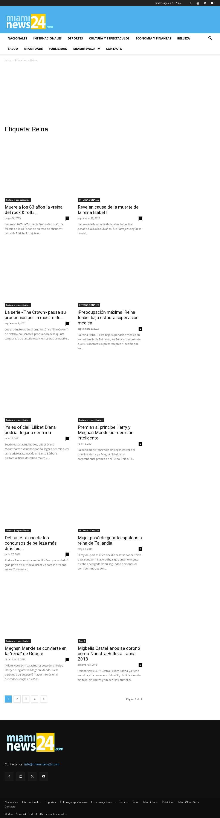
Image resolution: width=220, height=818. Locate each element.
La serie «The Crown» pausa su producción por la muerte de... (35, 315)
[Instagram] (198, 3)
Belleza (183, 38)
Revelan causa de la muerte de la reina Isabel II (108, 209)
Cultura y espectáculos (109, 38)
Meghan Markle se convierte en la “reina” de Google (36, 651)
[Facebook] (191, 3)
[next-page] (43, 699)
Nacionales (17, 38)
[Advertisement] (110, 95)
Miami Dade (33, 49)
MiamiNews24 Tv (86, 49)
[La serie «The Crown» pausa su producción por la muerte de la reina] (37, 274)
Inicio (8, 60)
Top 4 (82, 640)
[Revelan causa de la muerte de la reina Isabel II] (110, 169)
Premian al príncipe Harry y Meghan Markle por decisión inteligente (105, 433)
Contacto (114, 49)
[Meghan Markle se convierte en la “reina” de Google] (37, 611)
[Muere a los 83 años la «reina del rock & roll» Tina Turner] (37, 169)
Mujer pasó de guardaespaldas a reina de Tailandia (110, 540)
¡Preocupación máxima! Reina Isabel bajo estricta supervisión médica (108, 318)
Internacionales (47, 38)
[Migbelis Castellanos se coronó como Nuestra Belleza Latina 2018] (110, 611)
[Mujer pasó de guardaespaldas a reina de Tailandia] (110, 500)
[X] (205, 3)
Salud (13, 49)
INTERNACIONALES (89, 199)
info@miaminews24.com (42, 764)
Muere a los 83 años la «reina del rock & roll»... (34, 209)
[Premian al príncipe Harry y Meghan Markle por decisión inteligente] (110, 389)
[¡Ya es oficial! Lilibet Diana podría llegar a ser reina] (37, 389)
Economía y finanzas (153, 38)
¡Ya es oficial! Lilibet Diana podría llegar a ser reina (30, 430)
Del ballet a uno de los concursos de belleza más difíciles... (31, 543)
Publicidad (58, 49)
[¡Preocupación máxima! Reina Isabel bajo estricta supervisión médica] (110, 274)
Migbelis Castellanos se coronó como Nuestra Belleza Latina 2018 (109, 654)
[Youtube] (212, 3)
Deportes (75, 38)
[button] (210, 39)
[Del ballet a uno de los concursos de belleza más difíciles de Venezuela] (37, 500)
